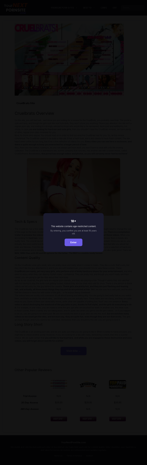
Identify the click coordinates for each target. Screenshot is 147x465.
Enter (73, 242)
